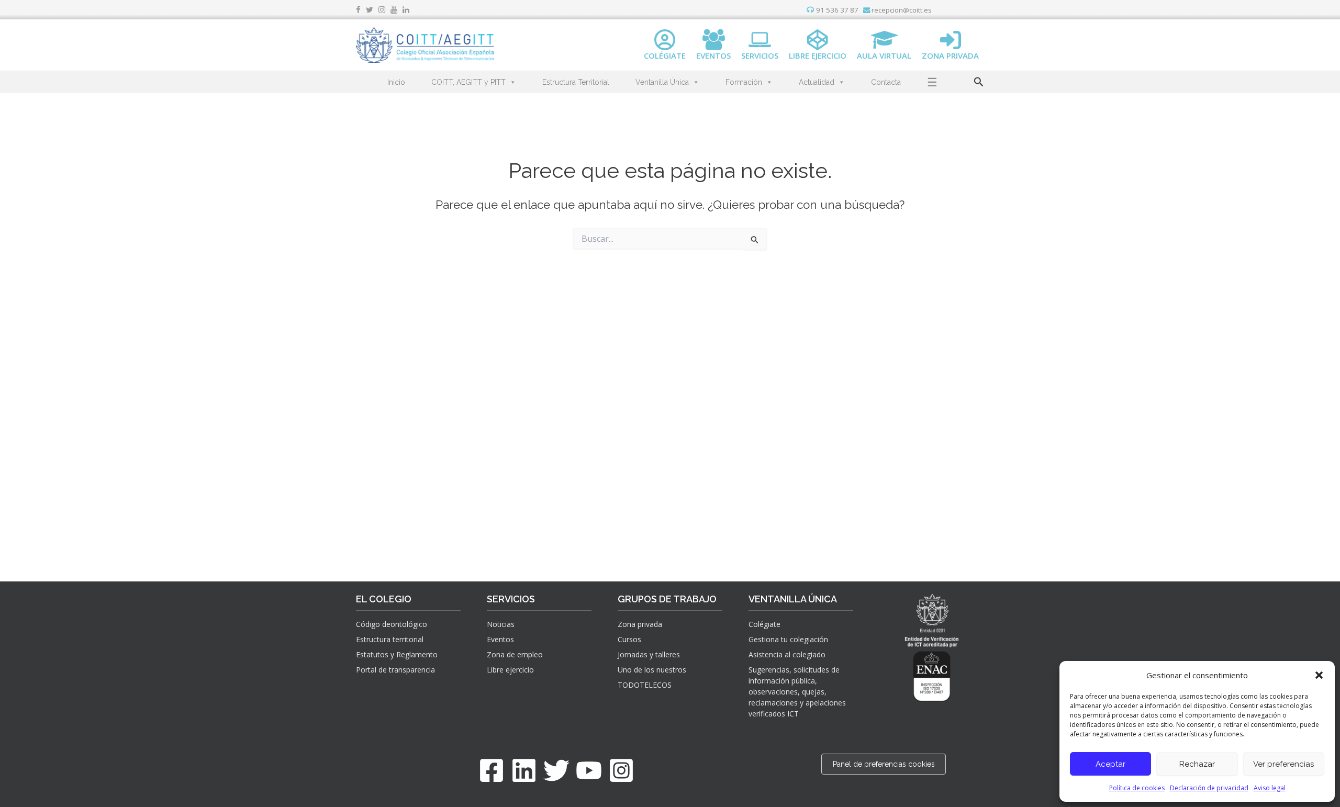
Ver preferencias (1283, 764)
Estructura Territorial (575, 82)
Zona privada (640, 624)
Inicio (396, 82)
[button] (1319, 675)
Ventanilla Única (662, 82)
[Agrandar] (938, 663)
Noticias (501, 624)
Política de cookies (1137, 787)
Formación (743, 82)
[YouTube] (589, 770)
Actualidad (816, 82)
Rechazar (1197, 764)
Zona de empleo (515, 654)
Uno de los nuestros (652, 670)
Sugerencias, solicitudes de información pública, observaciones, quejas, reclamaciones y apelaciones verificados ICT (797, 692)
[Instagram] (621, 770)
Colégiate (764, 624)
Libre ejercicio (510, 670)
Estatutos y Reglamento (397, 654)
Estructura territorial (389, 639)
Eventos (500, 639)
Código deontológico (391, 624)
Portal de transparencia (395, 670)
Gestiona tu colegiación (788, 639)
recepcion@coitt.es (901, 10)
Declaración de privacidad (1209, 787)
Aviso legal (1270, 787)
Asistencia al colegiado (787, 654)
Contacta (886, 82)
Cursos (629, 639)
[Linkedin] (524, 770)
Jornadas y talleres (649, 654)
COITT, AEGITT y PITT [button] (468, 82)
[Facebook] (491, 770)
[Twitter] (556, 770)
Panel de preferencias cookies (884, 764)
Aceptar (1110, 764)
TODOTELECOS (645, 685)
